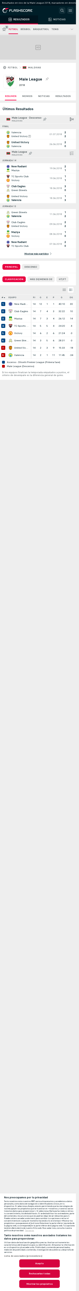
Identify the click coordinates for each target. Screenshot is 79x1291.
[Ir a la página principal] (20, 10)
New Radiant (21, 304)
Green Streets (21, 340)
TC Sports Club (21, 326)
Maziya (18, 318)
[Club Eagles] (11, 311)
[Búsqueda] (62, 10)
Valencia (19, 355)
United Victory (21, 347)
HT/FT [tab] (62, 279)
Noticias (44, 96)
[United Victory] (11, 348)
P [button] (53, 297)
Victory (18, 333)
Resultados (63, 96)
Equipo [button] (12, 297)
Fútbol (13, 67)
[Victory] (11, 333)
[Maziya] (11, 319)
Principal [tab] (11, 266)
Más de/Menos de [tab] (41, 279)
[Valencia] (11, 355)
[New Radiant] (11, 304)
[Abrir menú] (70, 10)
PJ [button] (34, 297)
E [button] (47, 297)
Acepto (39, 1263)
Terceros (29, 1230)
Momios (27, 96)
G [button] (40, 297)
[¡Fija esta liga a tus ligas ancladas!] (47, 79)
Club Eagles (21, 311)
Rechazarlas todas (39, 1273)
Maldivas (34, 67)
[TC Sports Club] (11, 326)
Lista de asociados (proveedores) (23, 1255)
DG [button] (71, 297)
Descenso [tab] (30, 266)
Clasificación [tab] (14, 279)
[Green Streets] (11, 340)
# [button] (2, 297)
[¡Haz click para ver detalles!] (38, 134)
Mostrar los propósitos (39, 1283)
